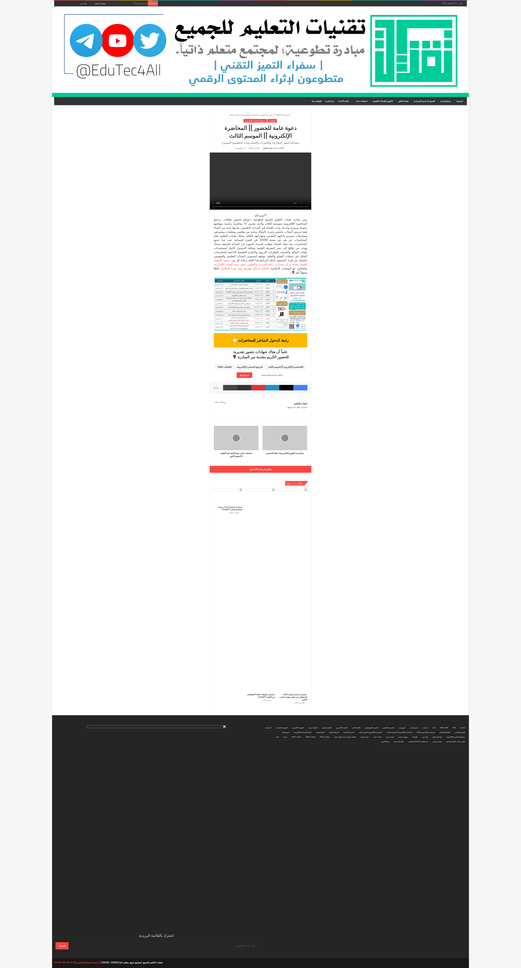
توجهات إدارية (403, 737)
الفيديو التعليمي (460, 732)
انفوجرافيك (285, 732)
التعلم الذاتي (356, 728)
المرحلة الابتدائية (348, 732)
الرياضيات (268, 728)
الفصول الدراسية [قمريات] (424, 101)
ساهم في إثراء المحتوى (261, 469)
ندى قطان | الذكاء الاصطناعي (418, 741)
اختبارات (425, 728)
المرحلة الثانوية (334, 732)
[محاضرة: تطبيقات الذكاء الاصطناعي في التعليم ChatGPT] (260, 590)
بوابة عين (425, 737)
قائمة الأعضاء (343, 101)
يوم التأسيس (385, 741)
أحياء (434, 728)
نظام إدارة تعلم (399, 741)
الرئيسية (459, 101)
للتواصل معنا (317, 101)
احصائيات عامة (361, 101)
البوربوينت (401, 728)
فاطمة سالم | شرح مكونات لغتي (345, 737)
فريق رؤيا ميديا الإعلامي (235, 268)
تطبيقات (415, 737)
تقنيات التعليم (403, 101)
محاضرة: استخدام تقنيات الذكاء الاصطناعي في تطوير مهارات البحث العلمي (293, 697)
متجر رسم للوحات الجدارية (230, 264)
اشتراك (62, 945)
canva (462, 728)
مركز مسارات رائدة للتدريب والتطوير (269, 264)
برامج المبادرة (445, 101)
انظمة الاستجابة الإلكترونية (303, 732)
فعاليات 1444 (310, 737)
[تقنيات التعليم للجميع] (260, 51)
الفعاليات (278, 115)
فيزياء (285, 737)
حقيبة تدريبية (390, 737)
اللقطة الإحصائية (444, 732)
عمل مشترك (364, 737)
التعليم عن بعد (313, 728)
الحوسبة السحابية (282, 728)
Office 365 (444, 728)
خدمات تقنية (377, 737)
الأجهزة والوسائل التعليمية (383, 101)
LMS (454, 728)
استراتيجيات (414, 728)
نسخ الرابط (244, 375)
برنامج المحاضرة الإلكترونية (255, 121)
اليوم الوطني (320, 732)
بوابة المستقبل (437, 737)
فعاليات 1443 (324, 737)
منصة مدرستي (437, 741)
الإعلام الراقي (260, 268)
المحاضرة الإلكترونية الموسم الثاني (370, 732)
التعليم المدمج (327, 728)
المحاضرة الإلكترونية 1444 (426, 732)
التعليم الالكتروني (342, 728)
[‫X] (233, 411)
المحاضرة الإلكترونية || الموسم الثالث (285, 367)
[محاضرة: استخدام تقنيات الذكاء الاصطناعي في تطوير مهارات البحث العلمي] (293, 590)
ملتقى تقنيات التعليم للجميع (455, 741)
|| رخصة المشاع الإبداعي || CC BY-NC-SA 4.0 (77, 962)
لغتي (277, 737)
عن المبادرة (329, 101)
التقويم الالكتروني (298, 728)
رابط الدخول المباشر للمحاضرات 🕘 (261, 340)
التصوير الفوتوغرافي (371, 728)
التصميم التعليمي (388, 728)
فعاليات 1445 (223, 367)
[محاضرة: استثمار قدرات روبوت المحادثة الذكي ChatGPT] (228, 496)
